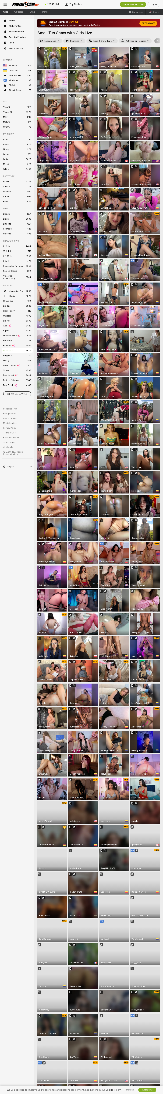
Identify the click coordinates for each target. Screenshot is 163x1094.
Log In (154, 4)
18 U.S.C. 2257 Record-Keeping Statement (13, 453)
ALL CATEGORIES (19, 394)
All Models (8, 447)
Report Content (10, 418)
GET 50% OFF (148, 23)
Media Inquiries (10, 423)
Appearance (50, 41)
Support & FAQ (10, 409)
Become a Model (11, 437)
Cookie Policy (113, 1090)
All (158, 41)
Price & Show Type (102, 41)
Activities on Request (136, 41)
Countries (74, 41)
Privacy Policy (9, 428)
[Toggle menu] (5, 4)
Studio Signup (9, 442)
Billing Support (10, 414)
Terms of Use (9, 433)
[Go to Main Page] (26, 4)
